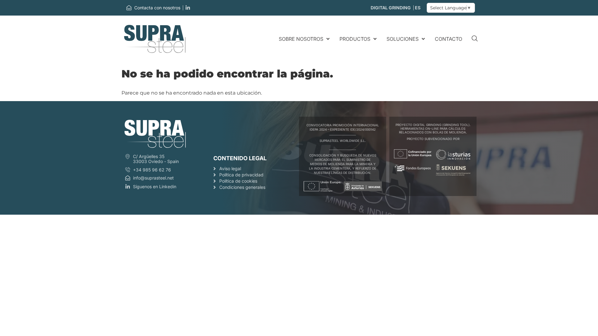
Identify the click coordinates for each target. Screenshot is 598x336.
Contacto (448, 39)
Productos (354, 39)
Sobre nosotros (301, 39)
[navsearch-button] (474, 39)
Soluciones (403, 39)
